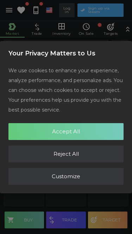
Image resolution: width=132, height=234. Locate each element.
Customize (66, 176)
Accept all (66, 131)
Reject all (66, 154)
